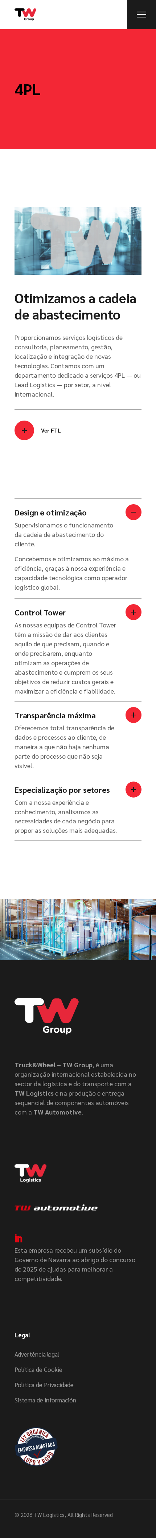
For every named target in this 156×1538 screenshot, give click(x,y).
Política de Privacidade (44, 1385)
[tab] (78, 526)
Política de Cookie (38, 1369)
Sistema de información (45, 1400)
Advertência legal (37, 1354)
